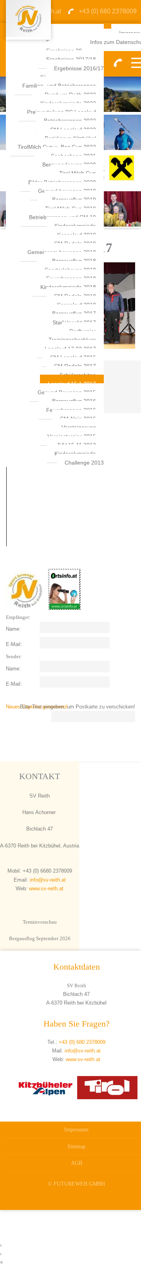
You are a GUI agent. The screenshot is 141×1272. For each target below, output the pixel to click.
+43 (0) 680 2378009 (82, 1042)
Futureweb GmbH (79, 1183)
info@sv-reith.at (47, 880)
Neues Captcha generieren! (36, 707)
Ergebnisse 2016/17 (79, 68)
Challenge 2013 (84, 462)
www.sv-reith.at (46, 888)
